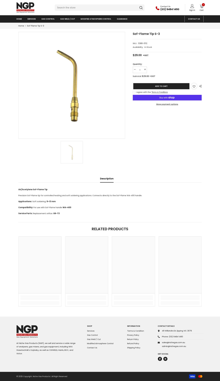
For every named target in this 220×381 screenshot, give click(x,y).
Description (107, 178)
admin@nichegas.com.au (174, 346)
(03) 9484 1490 (176, 336)
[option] (71, 85)
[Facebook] (160, 359)
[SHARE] (199, 86)
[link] (39, 298)
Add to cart (161, 86)
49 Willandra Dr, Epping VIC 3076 (177, 330)
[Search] (99, 7)
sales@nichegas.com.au (173, 342)
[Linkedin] (165, 359)
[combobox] (96, 7)
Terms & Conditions (160, 92)
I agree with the (143, 92)
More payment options (167, 104)
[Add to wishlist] (194, 86)
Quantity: (137, 64)
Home (21, 25)
